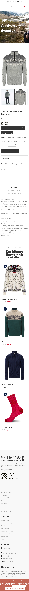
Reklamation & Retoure (7, 531)
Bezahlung (3, 526)
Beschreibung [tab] (14, 187)
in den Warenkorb (9, 151)
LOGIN (20, 7)
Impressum (4, 503)
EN (16, 7)
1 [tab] (13, 84)
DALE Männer (15, 161)
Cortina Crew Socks (8, 427)
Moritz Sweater (7, 342)
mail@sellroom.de (7, 558)
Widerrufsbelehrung (6, 498)
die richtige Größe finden (18, 164)
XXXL (10, 132)
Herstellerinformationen (7, 492)
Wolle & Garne (4, 536)
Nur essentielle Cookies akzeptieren (15, 588)
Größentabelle (5, 520)
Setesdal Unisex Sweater (9, 299)
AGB (2, 500)
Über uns (3, 490)
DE (14, 7)
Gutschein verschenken (7, 534)
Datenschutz (4, 506)
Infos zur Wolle (15, 169)
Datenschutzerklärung (9, 580)
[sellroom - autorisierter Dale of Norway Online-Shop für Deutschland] (14, 458)
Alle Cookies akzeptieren (19, 586)
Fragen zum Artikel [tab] (14, 194)
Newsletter (4, 495)
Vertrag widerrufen (6, 511)
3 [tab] (16, 84)
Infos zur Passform (16, 166)
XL (22, 128)
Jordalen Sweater (7, 384)
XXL (4, 132)
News (2, 508)
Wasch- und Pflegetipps (7, 523)
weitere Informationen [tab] (14, 190)
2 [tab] (14, 84)
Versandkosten (5, 528)
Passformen (4, 539)
